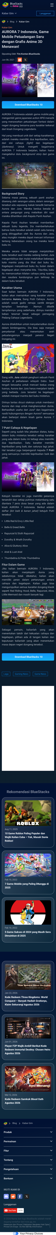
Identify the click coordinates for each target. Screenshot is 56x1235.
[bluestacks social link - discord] (6, 1196)
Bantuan (8, 1178)
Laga (6, 674)
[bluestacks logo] (12, 5)
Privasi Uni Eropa (11, 1227)
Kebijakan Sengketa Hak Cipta (36, 1224)
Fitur (6, 1150)
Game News (40, 674)
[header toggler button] (52, 5)
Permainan (10, 1141)
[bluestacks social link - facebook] (19, 1196)
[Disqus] (28, 728)
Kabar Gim (24, 21)
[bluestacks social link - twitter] (26, 1196)
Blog (12, 21)
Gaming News (21, 674)
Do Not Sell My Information (30, 1227)
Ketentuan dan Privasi (13, 1224)
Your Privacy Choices (31, 1233)
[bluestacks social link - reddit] (13, 1196)
